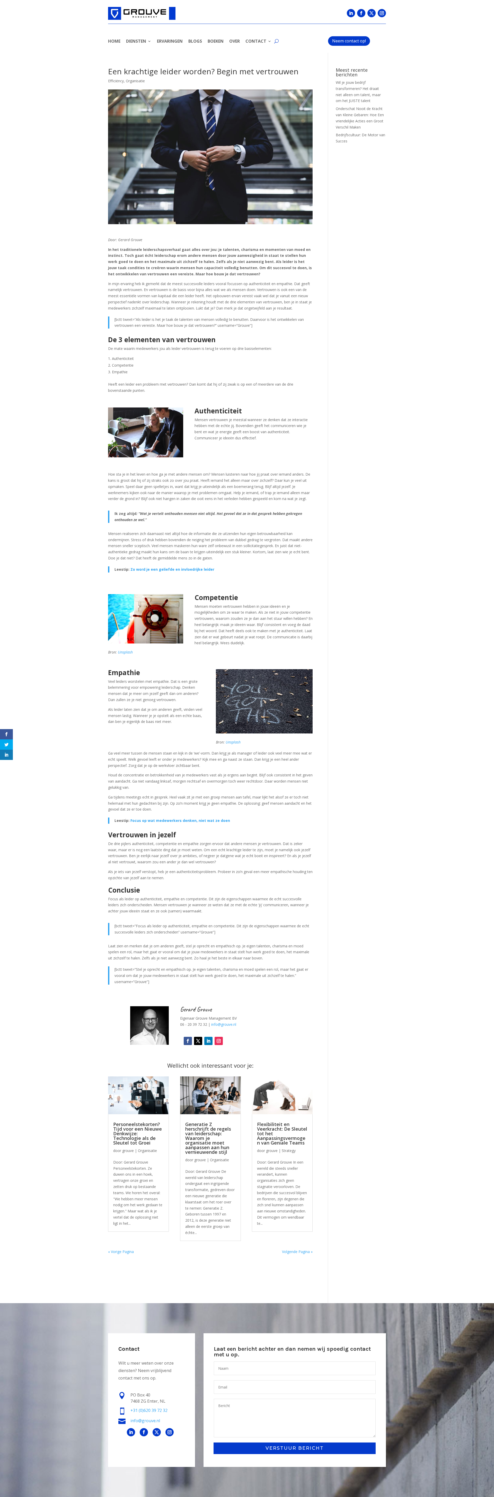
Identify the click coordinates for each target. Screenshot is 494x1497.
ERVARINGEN (170, 41)
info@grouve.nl (223, 1024)
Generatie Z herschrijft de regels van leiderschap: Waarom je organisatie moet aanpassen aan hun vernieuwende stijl (208, 1138)
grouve (128, 1150)
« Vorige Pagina (121, 1251)
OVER (234, 41)
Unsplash (125, 652)
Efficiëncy (116, 80)
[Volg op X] (371, 13)
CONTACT (255, 41)
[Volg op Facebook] (361, 13)
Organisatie (135, 80)
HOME (114, 41)
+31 (148, 1410)
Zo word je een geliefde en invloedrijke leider (172, 569)
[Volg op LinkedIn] (351, 13)
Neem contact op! (349, 41)
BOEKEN (216, 41)
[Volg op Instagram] (382, 13)
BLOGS (195, 41)
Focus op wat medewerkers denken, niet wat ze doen (180, 820)
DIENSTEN (136, 41)
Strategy (289, 1150)
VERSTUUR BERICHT (295, 1448)
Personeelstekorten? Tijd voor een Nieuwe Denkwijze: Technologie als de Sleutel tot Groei (137, 1133)
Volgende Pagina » (297, 1251)
